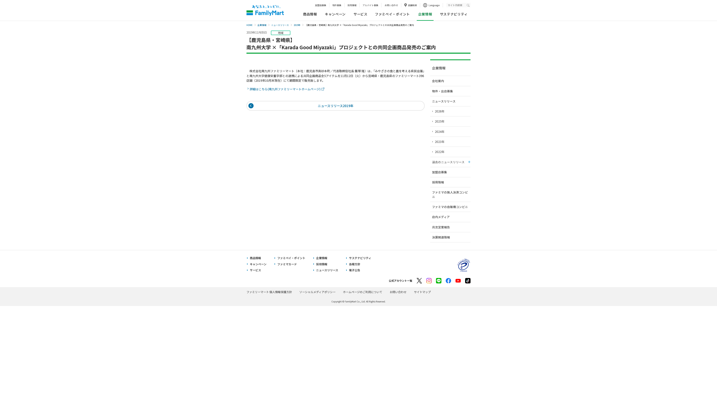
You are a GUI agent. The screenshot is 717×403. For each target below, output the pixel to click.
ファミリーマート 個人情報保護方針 (269, 292)
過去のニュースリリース (448, 162)
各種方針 (354, 264)
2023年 (440, 142)
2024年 (440, 131)
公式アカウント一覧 (400, 280)
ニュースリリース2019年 (335, 105)
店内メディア (441, 217)
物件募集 (336, 5)
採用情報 (351, 5)
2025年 (440, 121)
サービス (360, 14)
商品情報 (310, 14)
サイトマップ (422, 292)
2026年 (440, 111)
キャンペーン (335, 14)
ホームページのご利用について (362, 292)
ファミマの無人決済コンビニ (450, 194)
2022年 (440, 152)
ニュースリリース (280, 25)
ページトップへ (705, 391)
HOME (249, 25)
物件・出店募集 (442, 91)
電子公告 (354, 270)
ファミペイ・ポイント (392, 14)
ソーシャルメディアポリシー (317, 292)
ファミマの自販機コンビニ (450, 207)
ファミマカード (287, 264)
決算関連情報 (441, 237)
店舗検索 (412, 5)
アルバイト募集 (370, 5)
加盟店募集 (320, 5)
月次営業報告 (441, 227)
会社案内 (438, 81)
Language (434, 5)
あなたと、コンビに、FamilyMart (265, 10)
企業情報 (261, 25)
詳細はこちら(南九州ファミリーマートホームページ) (285, 89)
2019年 (297, 25)
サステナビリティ (454, 14)
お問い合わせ (391, 5)
